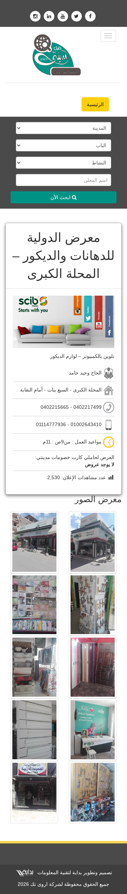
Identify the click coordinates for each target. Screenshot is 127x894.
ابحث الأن (61, 197)
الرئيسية (95, 104)
